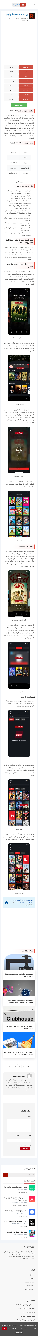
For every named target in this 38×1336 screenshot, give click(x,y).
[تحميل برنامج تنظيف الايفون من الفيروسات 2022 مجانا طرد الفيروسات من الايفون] (19, 1045)
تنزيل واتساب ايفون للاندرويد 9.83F (25, 1320)
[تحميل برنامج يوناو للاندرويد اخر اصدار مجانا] (32, 1188)
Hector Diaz (11, 99)
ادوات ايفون (24, 20)
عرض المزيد (19, 1332)
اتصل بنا (32, 1278)
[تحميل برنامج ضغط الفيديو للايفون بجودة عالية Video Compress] (19, 967)
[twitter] (28, 1066)
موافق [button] (4, 1328)
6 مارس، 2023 (15, 18)
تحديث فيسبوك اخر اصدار (28, 1312)
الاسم (29, 1135)
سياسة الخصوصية (29, 1289)
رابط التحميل (19, 105)
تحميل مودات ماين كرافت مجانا (26, 1308)
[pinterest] (19, 1066)
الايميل (17, 1135)
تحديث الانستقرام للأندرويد (28, 1316)
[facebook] (24, 1066)
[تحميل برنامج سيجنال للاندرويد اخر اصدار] (32, 1212)
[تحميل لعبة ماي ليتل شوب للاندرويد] (32, 1233)
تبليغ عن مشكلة (29, 1282)
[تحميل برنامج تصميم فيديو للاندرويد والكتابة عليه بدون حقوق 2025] (32, 1199)
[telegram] (10, 1066)
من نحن (32, 1275)
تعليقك (29, 1116)
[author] (27, 18)
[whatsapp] (15, 1066)
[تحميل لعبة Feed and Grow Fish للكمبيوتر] (32, 1222)
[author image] (28, 1076)
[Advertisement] (19, 44)
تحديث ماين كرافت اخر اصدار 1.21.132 (24, 1305)
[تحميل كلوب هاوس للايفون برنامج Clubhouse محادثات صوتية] (19, 1019)
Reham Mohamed (23, 18)
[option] (19, 1212)
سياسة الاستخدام (29, 1286)
